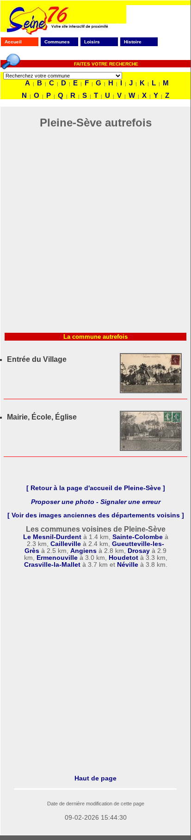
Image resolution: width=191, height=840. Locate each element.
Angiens (83, 550)
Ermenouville (57, 557)
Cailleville (65, 543)
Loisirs (92, 41)
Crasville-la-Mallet (52, 564)
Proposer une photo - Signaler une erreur (95, 501)
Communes (57, 41)
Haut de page (95, 778)
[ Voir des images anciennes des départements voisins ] (95, 515)
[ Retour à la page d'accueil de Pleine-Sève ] (95, 488)
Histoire (133, 41)
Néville (127, 564)
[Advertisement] (95, 233)
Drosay (139, 550)
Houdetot (123, 557)
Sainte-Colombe (137, 537)
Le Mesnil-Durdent (52, 537)
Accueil (13, 41)
